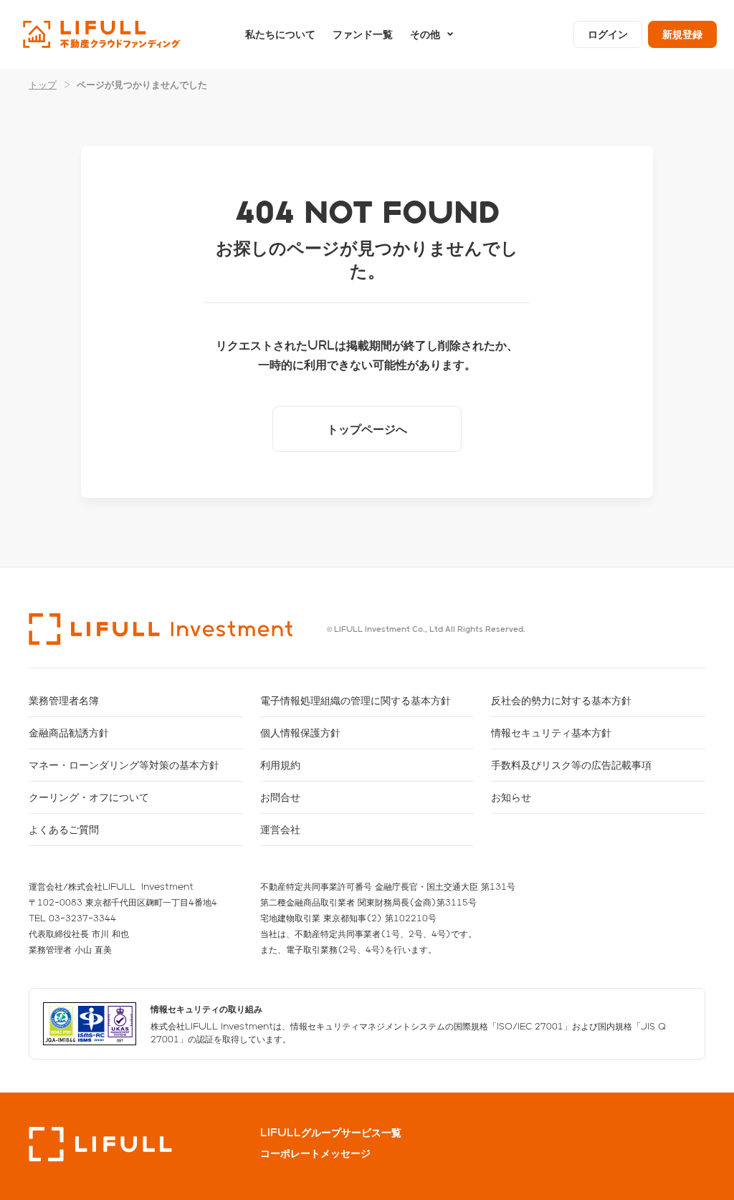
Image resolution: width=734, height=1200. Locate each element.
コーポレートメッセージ (315, 1153)
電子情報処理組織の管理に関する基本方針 (355, 700)
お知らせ (511, 797)
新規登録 (682, 34)
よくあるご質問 (64, 829)
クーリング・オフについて (89, 797)
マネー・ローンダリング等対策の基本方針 (124, 765)
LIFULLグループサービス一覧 (330, 1132)
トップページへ (367, 429)
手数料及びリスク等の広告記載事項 (571, 765)
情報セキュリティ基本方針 (551, 732)
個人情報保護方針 (300, 732)
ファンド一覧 (363, 34)
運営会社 (280, 829)
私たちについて (280, 34)
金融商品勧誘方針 (69, 732)
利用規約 (280, 765)
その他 (425, 34)
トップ (43, 84)
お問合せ (280, 797)
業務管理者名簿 (64, 700)
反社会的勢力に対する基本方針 (561, 700)
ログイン (608, 34)
